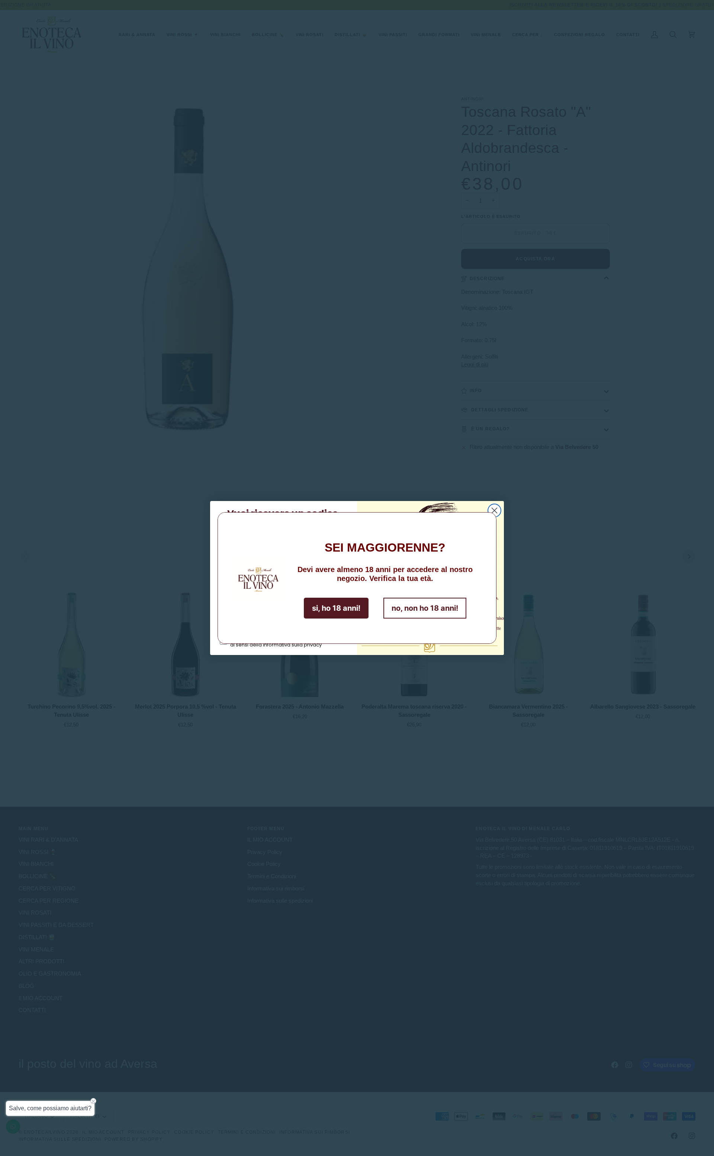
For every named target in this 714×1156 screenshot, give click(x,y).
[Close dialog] (494, 510)
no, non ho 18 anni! (425, 608)
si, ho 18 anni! (336, 608)
